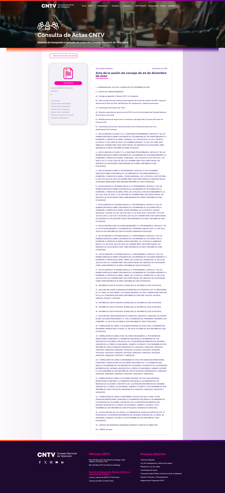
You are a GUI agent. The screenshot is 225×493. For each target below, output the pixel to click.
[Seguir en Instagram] (51, 462)
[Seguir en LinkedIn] (62, 462)
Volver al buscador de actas (64, 56)
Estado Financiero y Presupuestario (154, 477)
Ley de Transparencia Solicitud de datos (156, 463)
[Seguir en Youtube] (56, 462)
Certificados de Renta (149, 470)
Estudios (115, 6)
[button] (178, 6)
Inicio (84, 6)
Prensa (163, 6)
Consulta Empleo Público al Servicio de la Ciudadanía (161, 473)
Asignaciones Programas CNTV (152, 480)
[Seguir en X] (45, 462)
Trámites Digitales (148, 460)
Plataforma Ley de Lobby (150, 467)
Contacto (172, 6)
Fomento (127, 6)
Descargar (68, 83)
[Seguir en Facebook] (40, 462)
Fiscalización (102, 6)
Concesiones (153, 6)
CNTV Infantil (140, 6)
